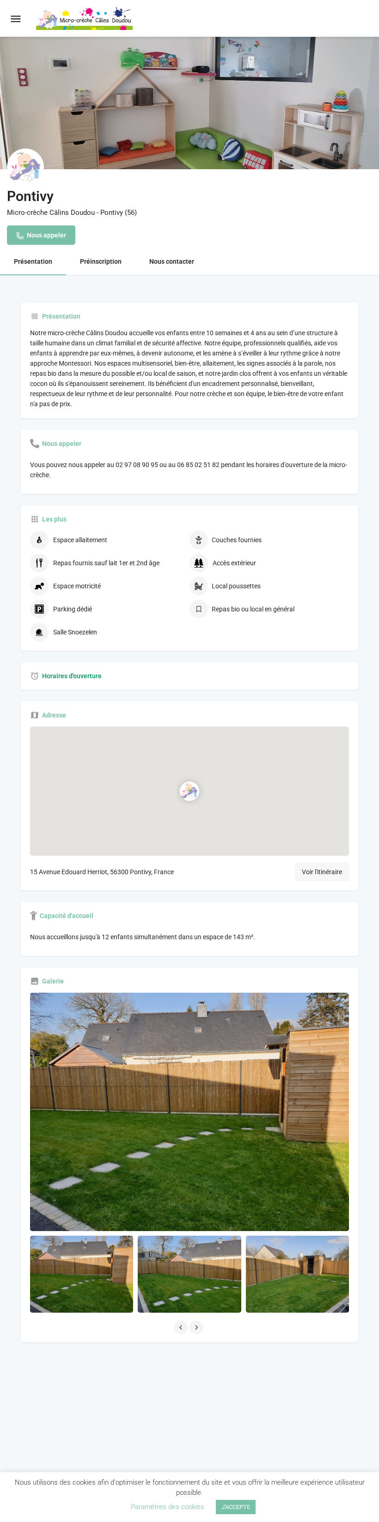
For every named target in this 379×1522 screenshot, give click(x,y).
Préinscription (101, 261)
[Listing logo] (25, 166)
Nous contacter (171, 261)
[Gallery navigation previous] (182, 1327)
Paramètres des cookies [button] (167, 1507)
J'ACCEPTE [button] (235, 1507)
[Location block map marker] (189, 791)
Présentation (33, 261)
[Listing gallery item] (81, 1274)
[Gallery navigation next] (197, 1327)
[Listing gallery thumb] (189, 1112)
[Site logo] (85, 18)
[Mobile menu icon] (15, 19)
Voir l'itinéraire (322, 872)
